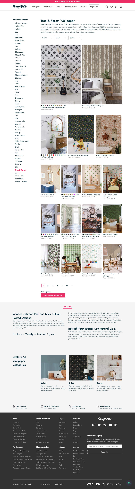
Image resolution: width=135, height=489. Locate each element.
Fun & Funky (63, 434)
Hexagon (18, 109)
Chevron (18, 57)
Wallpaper (35, 7)
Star (16, 153)
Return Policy (40, 434)
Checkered (19, 52)
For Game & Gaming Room (78, 465)
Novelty (61, 439)
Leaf (16, 118)
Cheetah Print (20, 55)
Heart (17, 104)
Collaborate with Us (19, 462)
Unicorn (18, 173)
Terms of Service (46, 484)
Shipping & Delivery (42, 431)
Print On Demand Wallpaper (22, 456)
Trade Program (17, 454)
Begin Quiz (94, 7)
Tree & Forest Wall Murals (53, 295)
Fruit (16, 95)
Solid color (19, 150)
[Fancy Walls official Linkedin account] (115, 424)
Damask (18, 72)
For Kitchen (77, 470)
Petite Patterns (20, 135)
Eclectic (62, 431)
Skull (17, 147)
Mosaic (18, 129)
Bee (16, 32)
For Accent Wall (78, 451)
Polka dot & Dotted (22, 141)
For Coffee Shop (78, 462)
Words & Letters (21, 181)
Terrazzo (18, 164)
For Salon (76, 473)
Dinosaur (18, 78)
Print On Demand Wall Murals (22, 459)
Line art (18, 124)
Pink (60, 456)
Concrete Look (20, 66)
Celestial (18, 49)
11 (67, 285)
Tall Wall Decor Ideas (42, 465)
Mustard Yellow (64, 454)
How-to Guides (41, 436)
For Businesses (70, 7)
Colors (43, 383)
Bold (60, 425)
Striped (17, 158)
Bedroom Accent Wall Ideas (45, 462)
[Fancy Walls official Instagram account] (93, 424)
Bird (16, 35)
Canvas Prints (17, 428)
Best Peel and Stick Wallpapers (46, 468)
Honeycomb (19, 112)
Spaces (76, 447)
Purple (61, 459)
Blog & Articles (42, 447)
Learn (58, 7)
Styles (71, 383)
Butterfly (18, 43)
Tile (16, 167)
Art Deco (62, 422)
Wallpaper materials (42, 442)
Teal (60, 465)
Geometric (19, 98)
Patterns (76, 418)
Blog (37, 439)
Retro (61, 442)
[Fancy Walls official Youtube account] (110, 424)
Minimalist (62, 436)
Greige (61, 451)
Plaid (17, 138)
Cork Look (19, 69)
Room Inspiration (41, 451)
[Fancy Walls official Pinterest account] (104, 424)
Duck (17, 83)
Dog (16, 81)
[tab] (67, 306)
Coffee (17, 63)
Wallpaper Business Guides (21, 468)
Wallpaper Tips (41, 454)
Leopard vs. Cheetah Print (44, 456)
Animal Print (19, 26)
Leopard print (20, 121)
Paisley (17, 132)
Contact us (39, 428)
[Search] (107, 6)
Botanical (62, 428)
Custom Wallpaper (19, 436)
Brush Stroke (19, 40)
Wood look (19, 178)
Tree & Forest (20, 170)
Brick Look (19, 37)
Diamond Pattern (21, 75)
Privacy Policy (59, 484)
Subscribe (104, 452)
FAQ (37, 422)
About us (39, 425)
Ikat (16, 115)
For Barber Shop (78, 459)
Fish (16, 89)
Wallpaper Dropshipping (21, 451)
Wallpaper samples (19, 439)
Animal (17, 29)
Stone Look (19, 155)
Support (82, 7)
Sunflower (18, 161)
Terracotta (62, 468)
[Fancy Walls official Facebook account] (99, 424)
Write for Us (17, 465)
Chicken (18, 60)
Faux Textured (20, 86)
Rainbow (18, 144)
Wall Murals (47, 7)
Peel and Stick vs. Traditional (45, 459)
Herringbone (20, 106)
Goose (17, 101)
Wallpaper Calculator (19, 442)
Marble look (19, 127)
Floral (17, 92)
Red (60, 462)
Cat (16, 46)
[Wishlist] (111, 7)
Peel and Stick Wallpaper (21, 431)
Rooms (99, 383)
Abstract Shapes (21, 23)
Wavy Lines (19, 175)
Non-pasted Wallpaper (20, 434)
